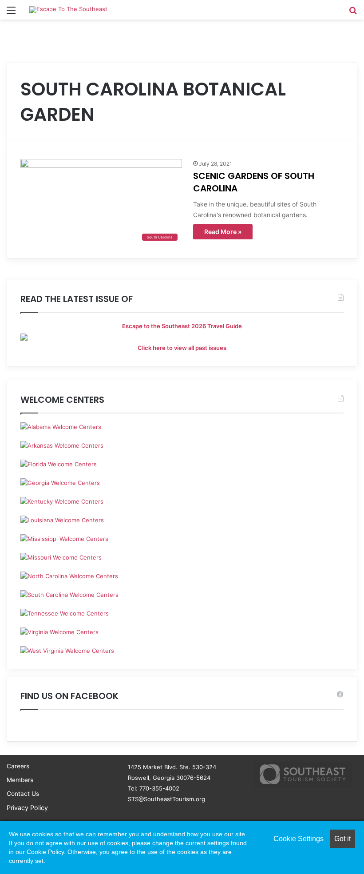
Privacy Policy (27, 807)
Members (20, 779)
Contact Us (23, 793)
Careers (18, 766)
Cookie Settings (298, 838)
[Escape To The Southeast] (68, 9)
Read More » (222, 231)
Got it (342, 838)
